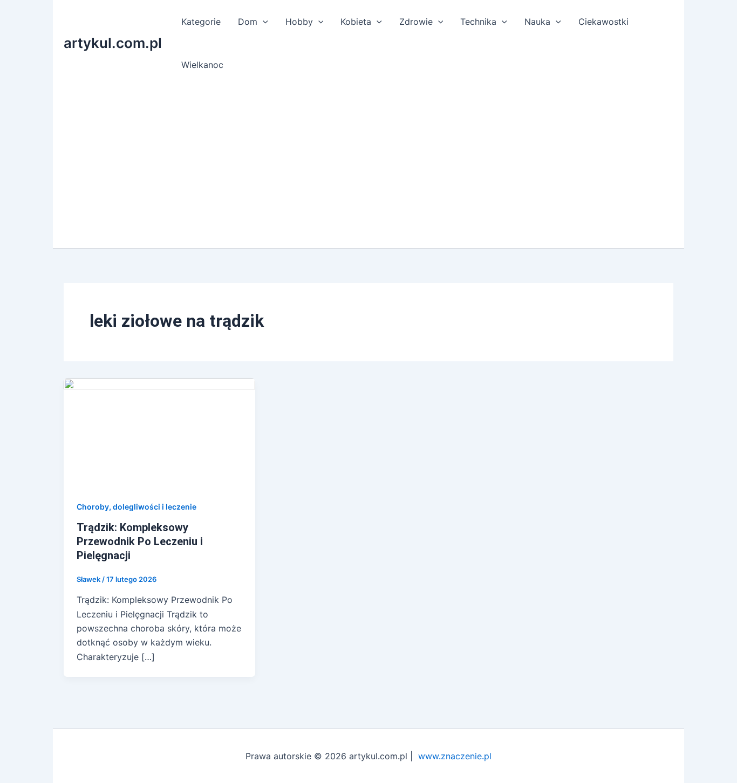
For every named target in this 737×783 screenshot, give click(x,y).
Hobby (299, 21)
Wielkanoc (202, 64)
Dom (247, 21)
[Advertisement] (368, 167)
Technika (478, 21)
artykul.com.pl (113, 43)
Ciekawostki (603, 21)
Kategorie (201, 21)
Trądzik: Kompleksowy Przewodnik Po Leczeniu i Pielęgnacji (140, 541)
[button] (262, 21)
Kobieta (355, 21)
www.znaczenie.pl (455, 756)
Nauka (537, 21)
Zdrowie (416, 21)
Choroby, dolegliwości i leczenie (136, 506)
